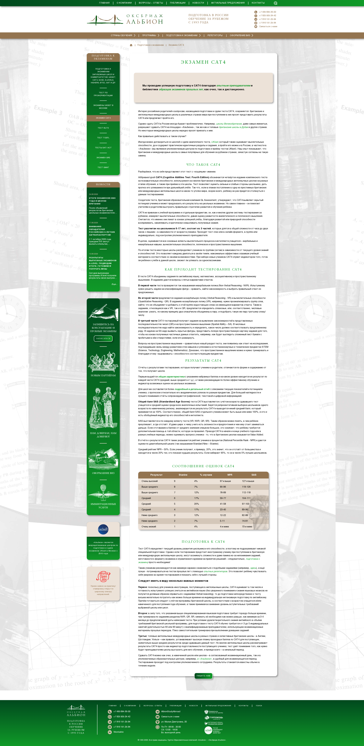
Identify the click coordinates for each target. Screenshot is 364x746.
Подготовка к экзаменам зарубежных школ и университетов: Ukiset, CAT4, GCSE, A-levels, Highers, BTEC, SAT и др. (103, 76)
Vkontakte (118, 732)
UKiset (214, 142)
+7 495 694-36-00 (267, 12)
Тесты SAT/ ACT (103, 148)
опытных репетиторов (215, 571)
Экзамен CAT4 (103, 118)
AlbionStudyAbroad (170, 712)
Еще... (114, 284)
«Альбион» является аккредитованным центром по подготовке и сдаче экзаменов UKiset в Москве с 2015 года (103, 548)
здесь (253, 568)
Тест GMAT (103, 167)
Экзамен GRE (103, 158)
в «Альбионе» (204, 659)
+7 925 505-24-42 (267, 16)
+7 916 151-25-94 (267, 19)
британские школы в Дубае (233, 127)
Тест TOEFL (103, 138)
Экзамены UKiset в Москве (103, 107)
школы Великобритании (229, 124)
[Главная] (131, 45)
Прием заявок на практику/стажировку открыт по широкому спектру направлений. (103, 590)
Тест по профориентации (103, 94)
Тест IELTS (103, 128)
